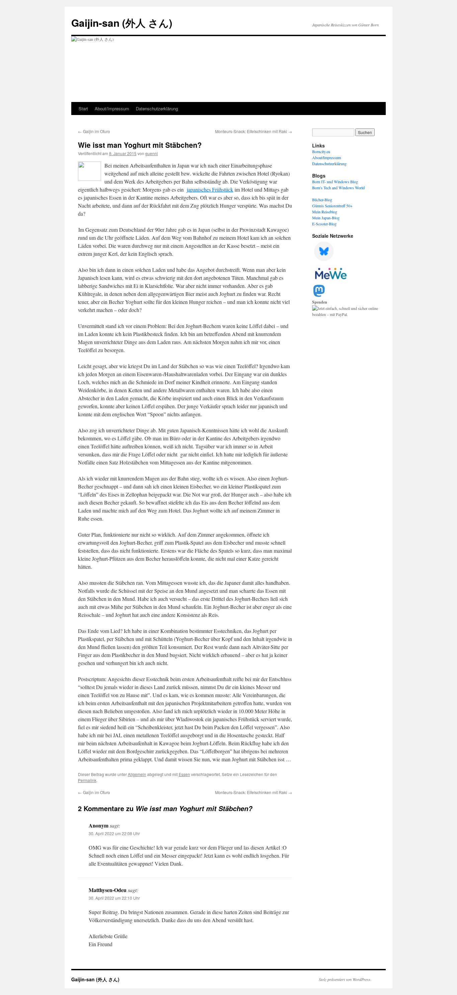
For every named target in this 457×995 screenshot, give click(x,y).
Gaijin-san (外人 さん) (121, 22)
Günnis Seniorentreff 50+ (332, 205)
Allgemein (137, 774)
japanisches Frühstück (210, 189)
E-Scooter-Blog (324, 223)
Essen (184, 774)
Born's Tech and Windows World (338, 187)
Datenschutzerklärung (157, 108)
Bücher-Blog (322, 199)
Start (83, 108)
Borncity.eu (321, 151)
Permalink (87, 780)
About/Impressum (112, 108)
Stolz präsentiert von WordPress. (345, 979)
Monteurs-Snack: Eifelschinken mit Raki (253, 131)
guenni (151, 153)
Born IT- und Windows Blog (335, 181)
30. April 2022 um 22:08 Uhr (114, 833)
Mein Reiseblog (324, 211)
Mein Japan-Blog (326, 217)
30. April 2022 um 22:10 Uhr (114, 898)
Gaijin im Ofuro (94, 131)
